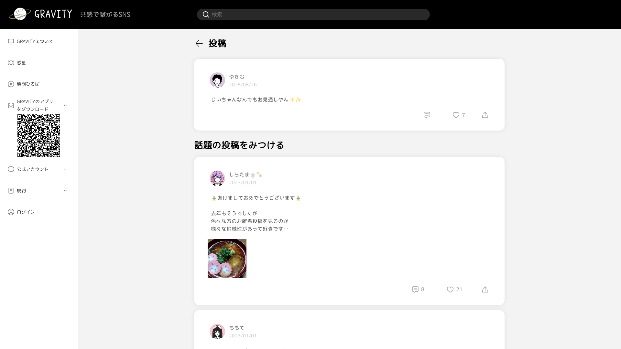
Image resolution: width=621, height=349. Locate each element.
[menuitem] (39, 41)
